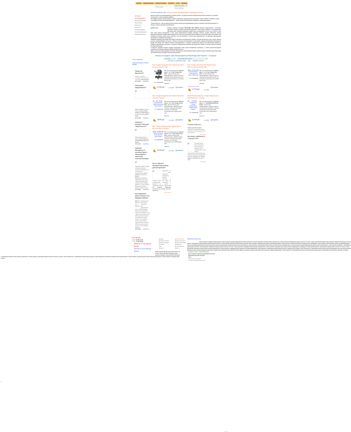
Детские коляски (172, 12)
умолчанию (179, 61)
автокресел (169, 41)
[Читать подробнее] (142, 94)
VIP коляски (138, 16)
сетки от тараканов (137, 59)
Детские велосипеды (140, 39)
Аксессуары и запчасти (140, 34)
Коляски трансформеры (141, 32)
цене (184, 61)
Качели (136, 47)
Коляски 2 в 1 (138, 25)
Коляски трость (138, 23)
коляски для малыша (211, 31)
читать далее (203, 134)
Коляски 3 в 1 (138, 27)
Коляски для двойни (140, 29)
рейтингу (201, 61)
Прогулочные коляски (140, 20)
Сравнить (166, 83)
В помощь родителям (140, 51)
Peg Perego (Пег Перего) (196, 12)
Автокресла (137, 42)
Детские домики (138, 45)
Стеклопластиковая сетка (194, 239)
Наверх (226, 431)
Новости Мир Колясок (140, 67)
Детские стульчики (139, 37)
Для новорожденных (183, 12)
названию (195, 61)
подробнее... (146, 81)
